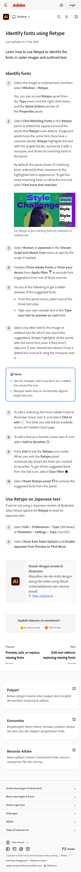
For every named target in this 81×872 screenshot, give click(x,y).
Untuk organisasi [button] (15, 805)
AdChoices (52, 865)
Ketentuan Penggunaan (17, 860)
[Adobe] (19, 5)
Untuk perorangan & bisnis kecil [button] (24, 788)
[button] (61, 5)
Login (72, 5)
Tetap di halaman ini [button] (17, 830)
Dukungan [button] (12, 813)
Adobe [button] (9, 821)
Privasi (64, 855)
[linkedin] (28, 849)
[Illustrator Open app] (76, 17)
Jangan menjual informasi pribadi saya (23, 865)
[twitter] (21, 849)
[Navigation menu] (5, 5)
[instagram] (14, 849)
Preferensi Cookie (38, 860)
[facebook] (8, 849)
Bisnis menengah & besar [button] (20, 796)
